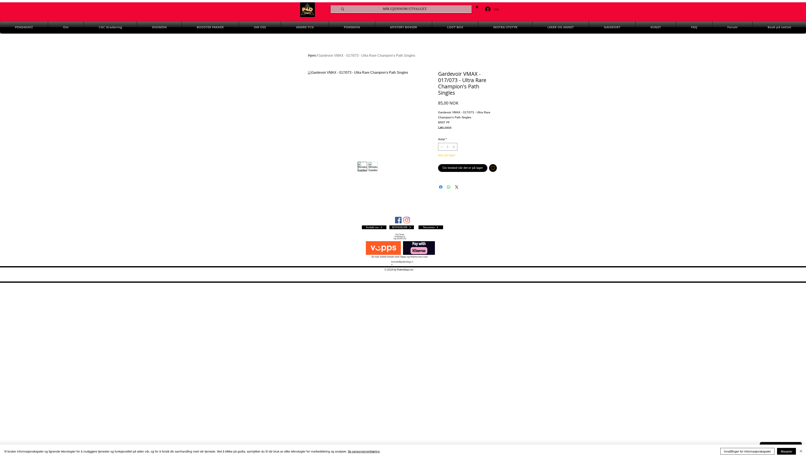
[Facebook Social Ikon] (398, 220)
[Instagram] (406, 220)
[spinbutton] (447, 146)
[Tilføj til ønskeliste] (493, 168)
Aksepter (786, 451)
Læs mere (444, 127)
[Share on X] (456, 187)
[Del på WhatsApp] (448, 187)
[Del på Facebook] (440, 187)
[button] (477, 6)
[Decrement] (441, 146)
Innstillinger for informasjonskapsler (747, 451)
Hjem (312, 55)
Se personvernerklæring (364, 451)
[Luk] (800, 451)
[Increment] (454, 146)
